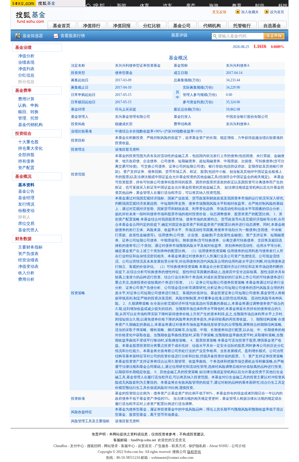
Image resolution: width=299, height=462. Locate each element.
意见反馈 (219, 12)
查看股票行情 (72, 36)
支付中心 (77, 446)
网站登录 (111, 446)
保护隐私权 (197, 446)
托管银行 (242, 25)
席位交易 (26, 223)
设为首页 (277, 12)
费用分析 (26, 279)
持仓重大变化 (30, 148)
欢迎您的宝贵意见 (172, 440)
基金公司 (182, 25)
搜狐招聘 (94, 446)
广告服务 (162, 446)
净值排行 (91, 25)
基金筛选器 (32, 36)
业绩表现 (26, 62)
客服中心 (128, 446)
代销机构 (212, 25)
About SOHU (219, 446)
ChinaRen (60, 446)
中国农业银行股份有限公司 (247, 117)
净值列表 (26, 69)
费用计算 (26, 99)
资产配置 (26, 168)
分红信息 (26, 75)
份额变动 (26, 210)
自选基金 (272, 25)
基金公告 (26, 191)
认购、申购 (28, 105)
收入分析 (26, 273)
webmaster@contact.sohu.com (172, 458)
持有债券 (26, 161)
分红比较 (152, 25)
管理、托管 (28, 118)
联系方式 (179, 446)
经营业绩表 (28, 260)
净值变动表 (28, 266)
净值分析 (26, 56)
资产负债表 (28, 253)
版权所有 (194, 452)
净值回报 (122, 25)
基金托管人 (28, 230)
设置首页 (145, 446)
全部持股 (26, 155)
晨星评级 (179, 35)
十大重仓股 (28, 142)
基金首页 (61, 25)
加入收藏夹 (250, 12)
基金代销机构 (30, 125)
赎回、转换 (28, 112)
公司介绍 (239, 446)
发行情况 (26, 204)
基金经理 (26, 198)
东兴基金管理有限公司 (132, 117)
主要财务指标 (30, 247)
